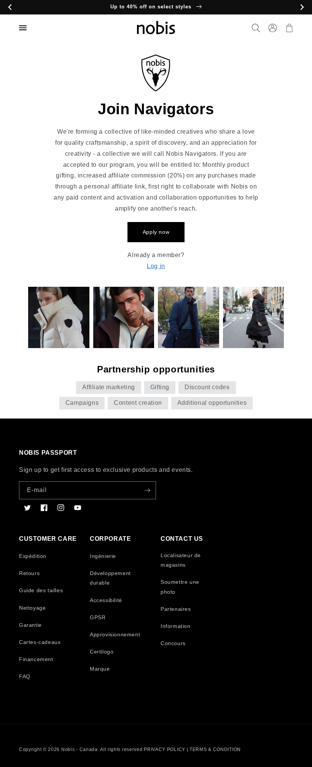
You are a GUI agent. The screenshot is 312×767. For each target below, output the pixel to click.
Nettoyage (32, 608)
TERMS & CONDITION (215, 749)
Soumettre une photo (180, 586)
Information (176, 626)
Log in (156, 266)
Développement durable (110, 578)
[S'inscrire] (147, 490)
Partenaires (176, 609)
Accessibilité (106, 600)
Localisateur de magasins (181, 560)
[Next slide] (302, 7)
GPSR (97, 617)
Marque (100, 669)
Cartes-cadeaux (39, 642)
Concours (173, 643)
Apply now (156, 232)
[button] (255, 28)
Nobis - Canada (79, 749)
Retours (29, 573)
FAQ (24, 676)
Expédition (32, 556)
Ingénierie (103, 556)
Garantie (30, 625)
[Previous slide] (10, 7)
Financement (36, 659)
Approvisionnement (115, 634)
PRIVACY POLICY (164, 749)
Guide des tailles (41, 590)
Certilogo (101, 652)
